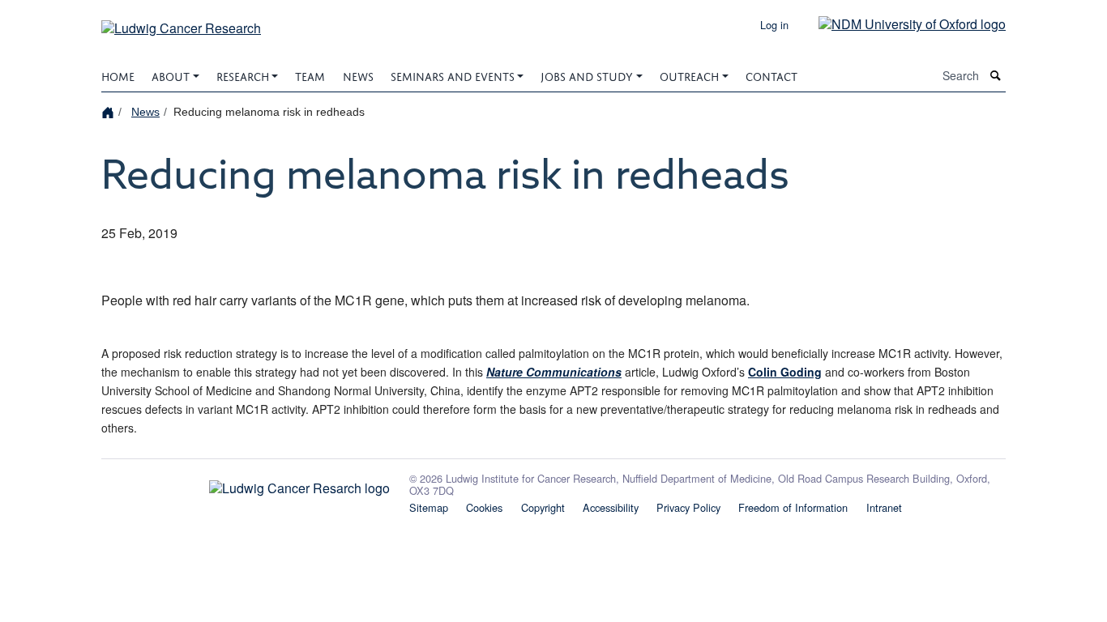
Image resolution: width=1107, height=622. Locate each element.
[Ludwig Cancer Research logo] (245, 484)
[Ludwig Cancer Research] (181, 22)
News (358, 74)
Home (118, 74)
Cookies (484, 507)
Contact (771, 74)
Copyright (543, 507)
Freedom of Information (793, 507)
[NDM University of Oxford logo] (900, 23)
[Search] (996, 76)
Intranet (884, 507)
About (171, 74)
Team (310, 74)
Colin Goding (785, 372)
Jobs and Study (587, 74)
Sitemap (428, 507)
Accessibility (611, 507)
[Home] (109, 111)
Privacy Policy (688, 507)
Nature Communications (554, 372)
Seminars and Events (453, 74)
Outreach (689, 74)
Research (242, 74)
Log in (774, 24)
